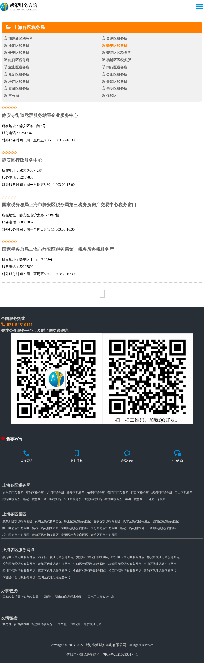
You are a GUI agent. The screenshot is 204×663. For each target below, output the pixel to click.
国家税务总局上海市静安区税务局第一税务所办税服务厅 (58, 249)
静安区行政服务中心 (22, 160)
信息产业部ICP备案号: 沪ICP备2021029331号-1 (102, 654)
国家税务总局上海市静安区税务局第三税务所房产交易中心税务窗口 (69, 204)
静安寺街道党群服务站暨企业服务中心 (40, 115)
